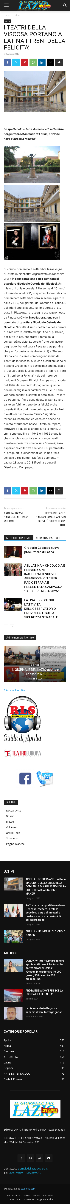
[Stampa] (59, 62)
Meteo (10, 821)
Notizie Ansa (13, 810)
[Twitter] (16, 62)
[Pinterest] (24, 62)
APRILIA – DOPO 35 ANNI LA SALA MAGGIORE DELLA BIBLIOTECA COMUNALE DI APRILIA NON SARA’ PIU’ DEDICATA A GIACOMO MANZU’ (46, 886)
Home (7, 15)
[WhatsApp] (33, 62)
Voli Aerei (11, 827)
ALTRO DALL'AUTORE (48, 538)
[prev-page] (6, 626)
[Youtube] (48, 1158)
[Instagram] (30, 1158)
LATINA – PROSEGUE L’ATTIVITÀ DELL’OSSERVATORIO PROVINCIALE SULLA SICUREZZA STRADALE (41, 608)
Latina (17, 15)
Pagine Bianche (15, 844)
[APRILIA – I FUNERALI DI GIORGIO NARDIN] (13, 936)
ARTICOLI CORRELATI (18, 538)
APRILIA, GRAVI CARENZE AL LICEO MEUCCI (16, 517)
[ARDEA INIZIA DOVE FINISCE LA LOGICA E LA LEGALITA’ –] (13, 995)
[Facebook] (7, 62)
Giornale (35, 665)
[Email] (50, 62)
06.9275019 (16, 1173)
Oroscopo (12, 838)
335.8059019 (33, 1173)
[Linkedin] (42, 62)
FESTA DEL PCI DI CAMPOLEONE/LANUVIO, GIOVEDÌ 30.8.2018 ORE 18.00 (51, 519)
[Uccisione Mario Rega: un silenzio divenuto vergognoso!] (13, 1013)
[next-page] (12, 626)
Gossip (10, 816)
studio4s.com (28, 1188)
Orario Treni (13, 832)
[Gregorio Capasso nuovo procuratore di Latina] (13, 552)
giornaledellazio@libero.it (33, 1168)
